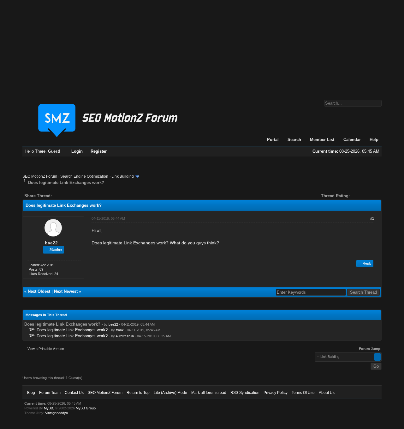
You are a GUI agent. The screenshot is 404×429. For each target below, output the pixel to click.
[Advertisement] (202, 47)
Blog (31, 392)
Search (294, 139)
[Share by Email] (86, 195)
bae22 (51, 242)
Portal (273, 139)
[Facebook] (57, 195)
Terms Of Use (303, 392)
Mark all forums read (208, 392)
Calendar (352, 139)
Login (77, 151)
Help (374, 139)
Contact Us (74, 392)
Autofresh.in (125, 336)
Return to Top (138, 392)
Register (99, 151)
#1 (372, 218)
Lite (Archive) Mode (170, 392)
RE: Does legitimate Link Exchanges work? (68, 330)
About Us (327, 392)
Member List (322, 139)
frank (120, 330)
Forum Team (50, 392)
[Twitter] (62, 195)
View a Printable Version (45, 349)
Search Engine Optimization (84, 176)
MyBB (48, 408)
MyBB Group (86, 408)
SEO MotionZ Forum (39, 176)
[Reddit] (75, 195)
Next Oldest (39, 291)
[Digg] (66, 195)
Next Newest (66, 291)
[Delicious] (71, 195)
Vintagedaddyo (56, 413)
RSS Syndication (244, 392)
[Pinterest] (82, 195)
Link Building (122, 176)
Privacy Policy (276, 392)
